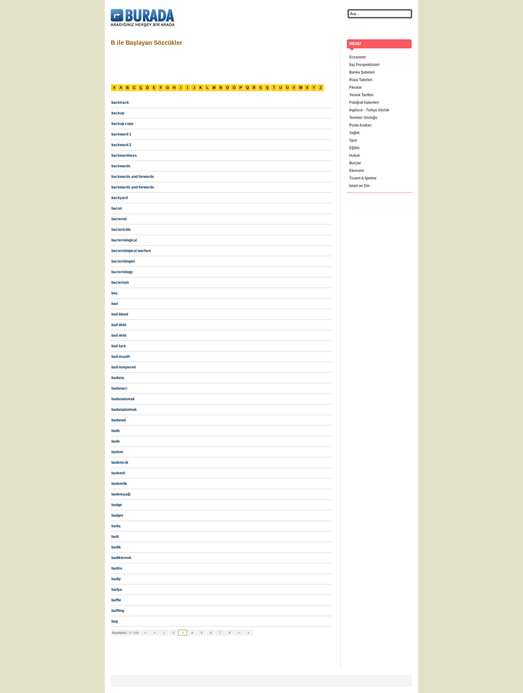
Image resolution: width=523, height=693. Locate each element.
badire (116, 568)
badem (117, 452)
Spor (353, 140)
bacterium (120, 282)
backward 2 (121, 145)
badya (116, 589)
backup (117, 113)
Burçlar (355, 163)
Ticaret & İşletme (363, 178)
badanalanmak (124, 409)
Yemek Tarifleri (361, 95)
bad (114, 304)
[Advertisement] (221, 64)
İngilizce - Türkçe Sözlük (369, 110)
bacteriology (122, 272)
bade (115, 431)
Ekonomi (356, 170)
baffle (116, 600)
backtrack (120, 102)
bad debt (118, 325)
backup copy (122, 124)
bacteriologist (123, 261)
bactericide (121, 229)
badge (116, 505)
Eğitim (354, 148)
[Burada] (143, 18)
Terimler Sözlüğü (363, 118)
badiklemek (121, 558)
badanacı (119, 388)
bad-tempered (123, 367)
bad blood (119, 314)
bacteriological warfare (131, 251)
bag (114, 621)
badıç (116, 526)
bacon (116, 208)
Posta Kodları (360, 125)
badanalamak (123, 399)
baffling (117, 611)
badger (117, 515)
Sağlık (354, 133)
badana (117, 378)
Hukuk (354, 155)
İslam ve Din (359, 186)
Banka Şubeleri (362, 72)
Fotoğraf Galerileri (364, 102)
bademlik (119, 484)
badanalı (118, 420)
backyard (119, 198)
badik (116, 547)
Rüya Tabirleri (360, 80)
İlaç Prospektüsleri (364, 65)
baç (114, 293)
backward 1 (121, 134)
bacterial (119, 219)
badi (115, 536)
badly (116, 579)
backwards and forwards (132, 177)
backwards (120, 166)
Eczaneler (357, 57)
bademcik (119, 462)
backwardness (124, 155)
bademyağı (120, 494)
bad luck (118, 346)
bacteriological (124, 240)
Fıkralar (355, 87)
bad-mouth (120, 357)
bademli (118, 473)
